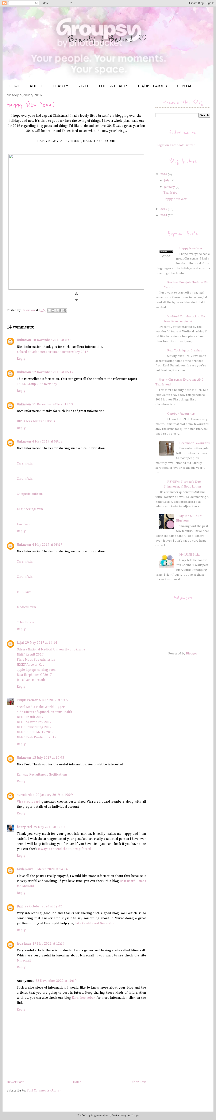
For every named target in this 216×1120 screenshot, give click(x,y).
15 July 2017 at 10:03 (48, 757)
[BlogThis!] (53, 310)
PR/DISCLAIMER (152, 85)
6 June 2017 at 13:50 (54, 700)
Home (77, 1082)
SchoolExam (25, 622)
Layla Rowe (25, 869)
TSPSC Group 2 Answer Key (37, 384)
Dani (20, 906)
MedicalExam (26, 607)
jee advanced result (31, 680)
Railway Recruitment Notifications (42, 774)
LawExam (23, 524)
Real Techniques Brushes (184, 350)
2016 (164, 174)
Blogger (191, 653)
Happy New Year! (175, 199)
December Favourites (194, 443)
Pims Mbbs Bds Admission (36, 659)
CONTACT (186, 85)
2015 (164, 208)
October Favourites (181, 413)
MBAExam (24, 592)
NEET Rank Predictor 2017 (36, 737)
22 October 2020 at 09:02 (43, 906)
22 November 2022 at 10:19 (56, 981)
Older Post (138, 1082)
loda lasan (24, 943)
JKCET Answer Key (30, 665)
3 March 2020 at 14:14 (51, 869)
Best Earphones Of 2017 (34, 675)
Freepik (135, 1115)
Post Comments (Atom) (44, 1090)
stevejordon (25, 795)
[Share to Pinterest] (65, 310)
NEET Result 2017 (30, 654)
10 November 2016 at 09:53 (52, 340)
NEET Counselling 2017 (34, 727)
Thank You (170, 192)
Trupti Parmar (27, 700)
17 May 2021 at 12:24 (48, 943)
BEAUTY (60, 85)
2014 (164, 215)
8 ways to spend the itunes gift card (64, 849)
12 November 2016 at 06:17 (52, 372)
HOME (14, 85)
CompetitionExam (30, 494)
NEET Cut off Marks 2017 (35, 732)
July (167, 180)
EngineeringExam (30, 509)
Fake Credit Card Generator (95, 923)
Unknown (24, 340)
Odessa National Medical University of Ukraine (51, 649)
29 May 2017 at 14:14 (41, 643)
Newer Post (15, 1082)
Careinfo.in (25, 463)
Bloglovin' (162, 145)
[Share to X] (57, 310)
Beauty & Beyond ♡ (108, 40)
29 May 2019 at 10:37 (49, 827)
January (170, 186)
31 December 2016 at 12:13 (52, 404)
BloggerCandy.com (99, 1115)
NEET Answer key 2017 (34, 722)
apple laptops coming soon (36, 670)
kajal (20, 643)
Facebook (177, 145)
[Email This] (49, 310)
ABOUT (36, 85)
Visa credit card (28, 801)
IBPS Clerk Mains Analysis (36, 421)
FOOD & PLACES (113, 85)
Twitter (189, 145)
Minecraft (24, 960)
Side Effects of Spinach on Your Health (44, 712)
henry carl (24, 827)
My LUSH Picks (189, 554)
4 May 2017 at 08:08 (47, 441)
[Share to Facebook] (61, 310)
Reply (21, 359)
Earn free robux (83, 998)
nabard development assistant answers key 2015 (52, 352)
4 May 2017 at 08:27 (47, 544)
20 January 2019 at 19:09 (54, 795)
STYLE (83, 85)
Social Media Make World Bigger (41, 707)
